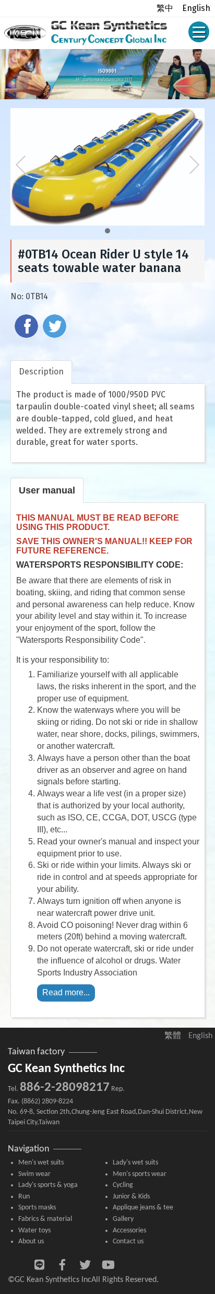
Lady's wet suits (135, 1163)
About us (31, 1241)
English (196, 8)
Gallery (123, 1219)
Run (24, 1197)
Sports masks (37, 1207)
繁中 (165, 8)
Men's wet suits (41, 1163)
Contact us (128, 1241)
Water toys (34, 1230)
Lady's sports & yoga (48, 1185)
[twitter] (56, 327)
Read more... (66, 992)
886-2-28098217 (65, 1087)
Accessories (129, 1230)
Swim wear (34, 1174)
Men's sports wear (139, 1174)
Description (41, 372)
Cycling (123, 1185)
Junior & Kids (131, 1197)
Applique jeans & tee (143, 1207)
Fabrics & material (45, 1219)
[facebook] (28, 327)
